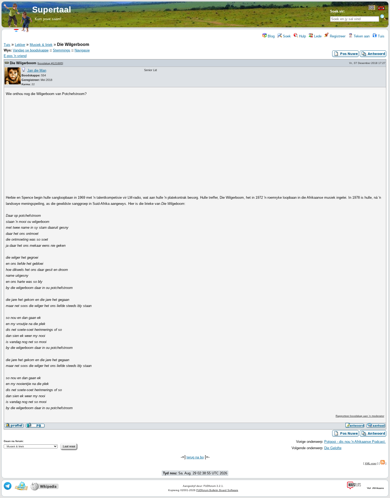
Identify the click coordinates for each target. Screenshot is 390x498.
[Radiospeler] (381, 10)
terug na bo (195, 457)
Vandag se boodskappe (31, 50)
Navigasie (82, 50)
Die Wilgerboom (23, 63)
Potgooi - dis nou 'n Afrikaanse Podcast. (355, 442)
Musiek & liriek (41, 45)
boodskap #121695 (50, 63)
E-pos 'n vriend (15, 56)
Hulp (302, 36)
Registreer (337, 36)
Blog (271, 36)
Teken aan (361, 36)
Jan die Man (36, 70)
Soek (286, 36)
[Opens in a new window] (371, 9)
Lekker (20, 45)
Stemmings (61, 50)
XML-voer (370, 463)
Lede (317, 36)
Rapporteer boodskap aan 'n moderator (360, 415)
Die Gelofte (332, 448)
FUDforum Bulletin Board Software (217, 490)
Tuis (380, 36)
